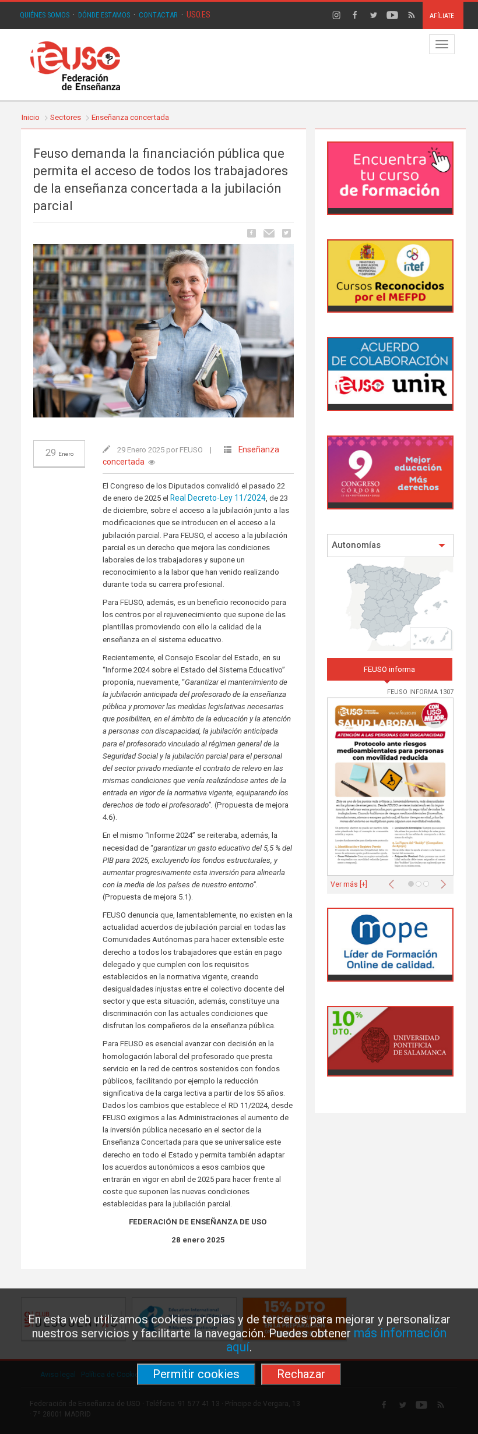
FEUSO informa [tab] (389, 669)
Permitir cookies (196, 1374)
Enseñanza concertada (130, 117)
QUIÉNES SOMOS (44, 14)
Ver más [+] (349, 884)
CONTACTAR (158, 14)
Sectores (65, 117)
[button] (394, 881)
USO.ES (198, 14)
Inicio (31, 117)
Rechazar (301, 1374)
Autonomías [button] (356, 545)
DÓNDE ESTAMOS (104, 14)
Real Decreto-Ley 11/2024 (218, 497)
